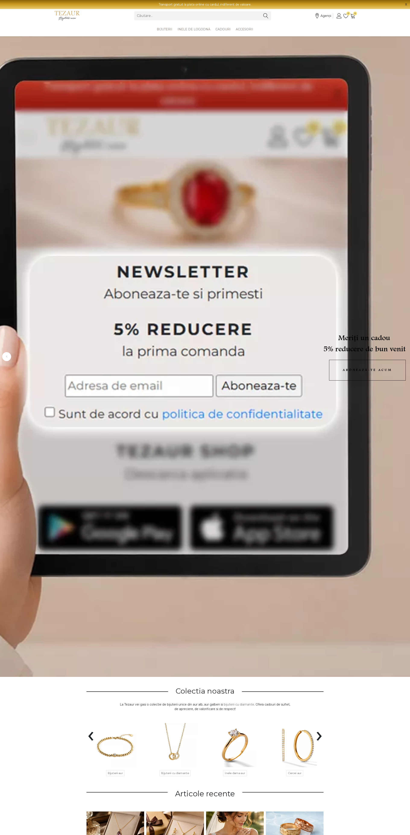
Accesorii (244, 29)
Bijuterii (164, 29)
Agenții (326, 16)
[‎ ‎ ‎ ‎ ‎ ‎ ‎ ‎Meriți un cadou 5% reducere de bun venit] (205, 356)
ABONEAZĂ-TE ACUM (367, 370)
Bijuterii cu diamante (175, 773)
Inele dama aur (235, 773)
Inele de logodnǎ (193, 29)
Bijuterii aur (115, 773)
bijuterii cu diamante (239, 704)
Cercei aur (295, 773)
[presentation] (91, 733)
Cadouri (223, 29)
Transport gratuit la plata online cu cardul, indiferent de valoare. (205, 4)
